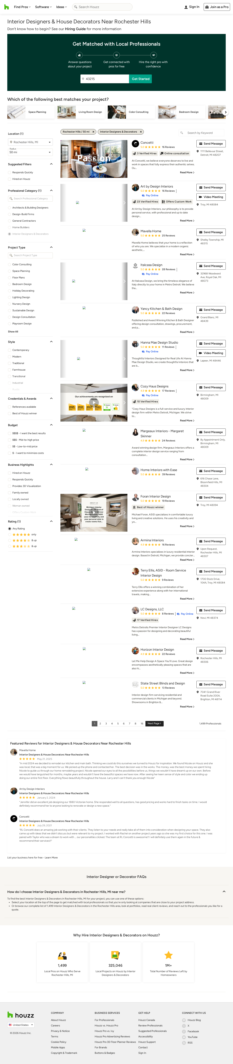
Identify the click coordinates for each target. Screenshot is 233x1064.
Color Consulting (21, 264)
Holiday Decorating (23, 290)
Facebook (193, 1031)
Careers (55, 1025)
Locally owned (20, 499)
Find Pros (21, 7)
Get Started (141, 79)
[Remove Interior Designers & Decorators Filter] (141, 131)
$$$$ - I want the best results (29, 433)
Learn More (51, 857)
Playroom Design (22, 323)
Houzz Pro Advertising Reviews (112, 1036)
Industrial (17, 382)
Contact (143, 1047)
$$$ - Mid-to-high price (25, 439)
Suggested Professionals (152, 1031)
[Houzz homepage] (6, 7)
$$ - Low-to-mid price (24, 446)
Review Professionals (150, 1025)
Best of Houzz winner (24, 413)
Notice (66, 1031)
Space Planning (21, 271)
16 (142, 723)
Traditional (18, 363)
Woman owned (20, 505)
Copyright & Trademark (64, 1053)
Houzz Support (147, 1042)
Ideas (60, 7)
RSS (190, 1042)
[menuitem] (22, 7)
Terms (54, 1036)
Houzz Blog (194, 1020)
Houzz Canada (146, 1020)
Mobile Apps (58, 1047)
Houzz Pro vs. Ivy (104, 1031)
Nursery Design (21, 303)
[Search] (75, 7)
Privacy (55, 1031)
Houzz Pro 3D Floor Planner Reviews (115, 1042)
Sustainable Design (23, 310)
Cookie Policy (58, 1042)
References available (24, 406)
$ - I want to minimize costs (28, 453)
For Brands (101, 1047)
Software (42, 7)
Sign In (142, 1053)
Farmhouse (18, 369)
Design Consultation (23, 317)
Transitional (18, 376)
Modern (16, 356)
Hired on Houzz (21, 179)
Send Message (213, 143)
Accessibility (145, 1036)
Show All (13, 331)
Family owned (20, 492)
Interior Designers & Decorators (30, 234)
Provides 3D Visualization (26, 486)
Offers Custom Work (24, 512)
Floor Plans (18, 277)
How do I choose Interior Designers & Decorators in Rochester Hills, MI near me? (66, 892)
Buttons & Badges (105, 1053)
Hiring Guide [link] (75, 29)
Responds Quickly (22, 172)
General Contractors (24, 220)
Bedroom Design (22, 284)
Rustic (16, 389)
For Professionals (104, 1020)
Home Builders (20, 227)
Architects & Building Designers (30, 207)
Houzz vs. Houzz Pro (106, 1025)
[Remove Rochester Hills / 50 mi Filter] (93, 131)
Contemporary (20, 350)
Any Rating (19, 528)
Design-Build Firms (23, 214)
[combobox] (102, 7)
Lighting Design (21, 297)
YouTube (193, 1037)
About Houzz (58, 1020)
